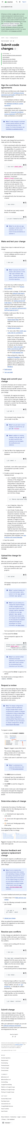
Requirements (4, 1060)
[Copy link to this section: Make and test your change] (2, 244)
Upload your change (9, 918)
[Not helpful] (13, 41)
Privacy (4, 1119)
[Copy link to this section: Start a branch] (15, 137)
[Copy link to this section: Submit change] (16, 1010)
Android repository (5, 1058)
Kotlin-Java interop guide (14, 349)
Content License (19, 1044)
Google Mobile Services (7, 1106)
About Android (5, 1117)
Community (13, 1117)
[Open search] (17, 2)
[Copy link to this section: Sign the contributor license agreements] (13, 88)
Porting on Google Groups (7, 1092)
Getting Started (14, 37)
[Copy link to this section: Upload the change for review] (8, 558)
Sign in (24, 2)
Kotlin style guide (18, 347)
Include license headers (13, 328)
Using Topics (21, 625)
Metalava (10, 366)
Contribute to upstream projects (14, 129)
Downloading (4, 1063)
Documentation (6, 7)
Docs (7, 37)
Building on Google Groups (8, 1089)
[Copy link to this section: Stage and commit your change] (9, 382)
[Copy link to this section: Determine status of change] (2, 804)
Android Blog (4, 1082)
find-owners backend (18, 769)
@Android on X (5, 1077)
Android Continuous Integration (12, 1025)
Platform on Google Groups (8, 1087)
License (24, 1117)
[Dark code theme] (24, 165)
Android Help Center (6, 1098)
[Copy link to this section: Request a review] (18, 685)
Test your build (8, 372)
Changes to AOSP (16, 31)
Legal (19, 1117)
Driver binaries (4, 1070)
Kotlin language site (17, 352)
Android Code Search (18, 293)
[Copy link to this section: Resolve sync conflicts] (22, 932)
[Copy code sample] (26, 165)
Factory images (5, 1068)
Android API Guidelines (13, 357)
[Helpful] (11, 41)
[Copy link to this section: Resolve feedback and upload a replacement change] (9, 856)
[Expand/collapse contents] (10, 53)
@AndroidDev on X (6, 1079)
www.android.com (5, 1103)
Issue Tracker (4, 1111)
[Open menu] (2, 2)
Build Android (8, 369)
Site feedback (11, 1119)
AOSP (2, 37)
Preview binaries (5, 1065)
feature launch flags (13, 319)
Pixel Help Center (5, 1101)
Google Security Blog (6, 1084)
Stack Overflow (5, 1108)
